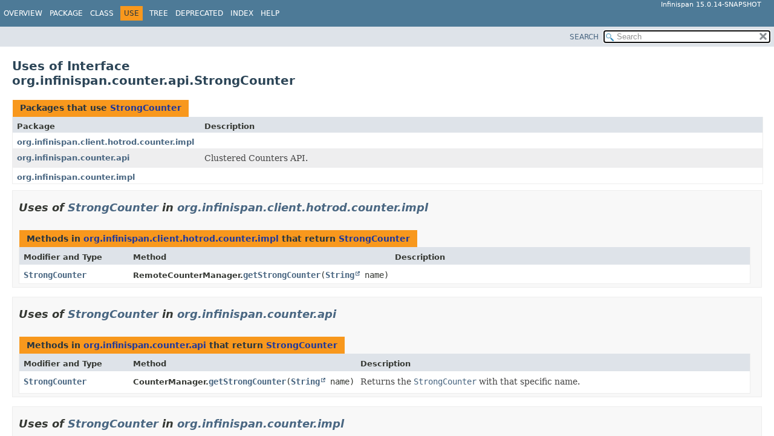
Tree (158, 13)
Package (66, 13)
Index (241, 13)
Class (102, 13)
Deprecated (199, 13)
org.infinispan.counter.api (73, 157)
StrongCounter (145, 108)
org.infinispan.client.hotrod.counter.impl (105, 142)
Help (270, 13)
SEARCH (584, 37)
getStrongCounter (281, 275)
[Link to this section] (436, 207)
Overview (23, 13)
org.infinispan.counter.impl (76, 177)
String (339, 275)
